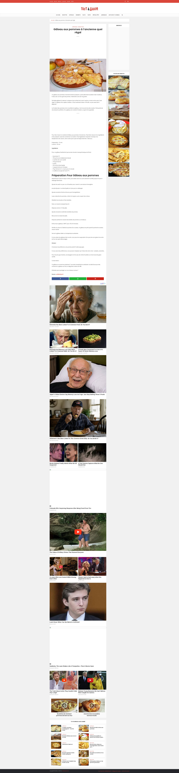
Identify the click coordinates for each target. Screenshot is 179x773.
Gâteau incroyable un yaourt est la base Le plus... (97, 736)
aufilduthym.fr (59, 274)
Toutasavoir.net (65, 770)
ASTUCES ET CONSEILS (114, 15)
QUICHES (64, 1)
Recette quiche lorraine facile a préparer (68, 753)
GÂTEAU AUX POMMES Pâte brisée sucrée (69, 761)
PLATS (84, 15)
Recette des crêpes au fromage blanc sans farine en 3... (96, 746)
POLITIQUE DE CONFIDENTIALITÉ (104, 771)
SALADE (68, 1)
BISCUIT (55, 1)
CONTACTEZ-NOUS (125, 771)
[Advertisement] (78, 47)
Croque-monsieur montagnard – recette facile (68, 729)
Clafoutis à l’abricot (67, 744)
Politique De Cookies (116, 771)
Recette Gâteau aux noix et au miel (69, 736)
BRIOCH (59, 1)
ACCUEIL (51, 1)
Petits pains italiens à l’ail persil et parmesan (96, 761)
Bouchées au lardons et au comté (96, 753)
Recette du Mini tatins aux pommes (96, 728)
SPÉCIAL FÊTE (96, 15)
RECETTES (64, 15)
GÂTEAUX (71, 15)
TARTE (72, 1)
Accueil (52, 20)
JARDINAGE (104, 15)
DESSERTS (78, 15)
